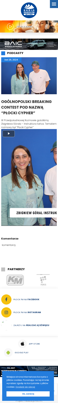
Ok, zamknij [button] (28, 394)
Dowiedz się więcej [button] (25, 386)
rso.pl (38, 400)
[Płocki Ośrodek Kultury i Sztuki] (29, 280)
